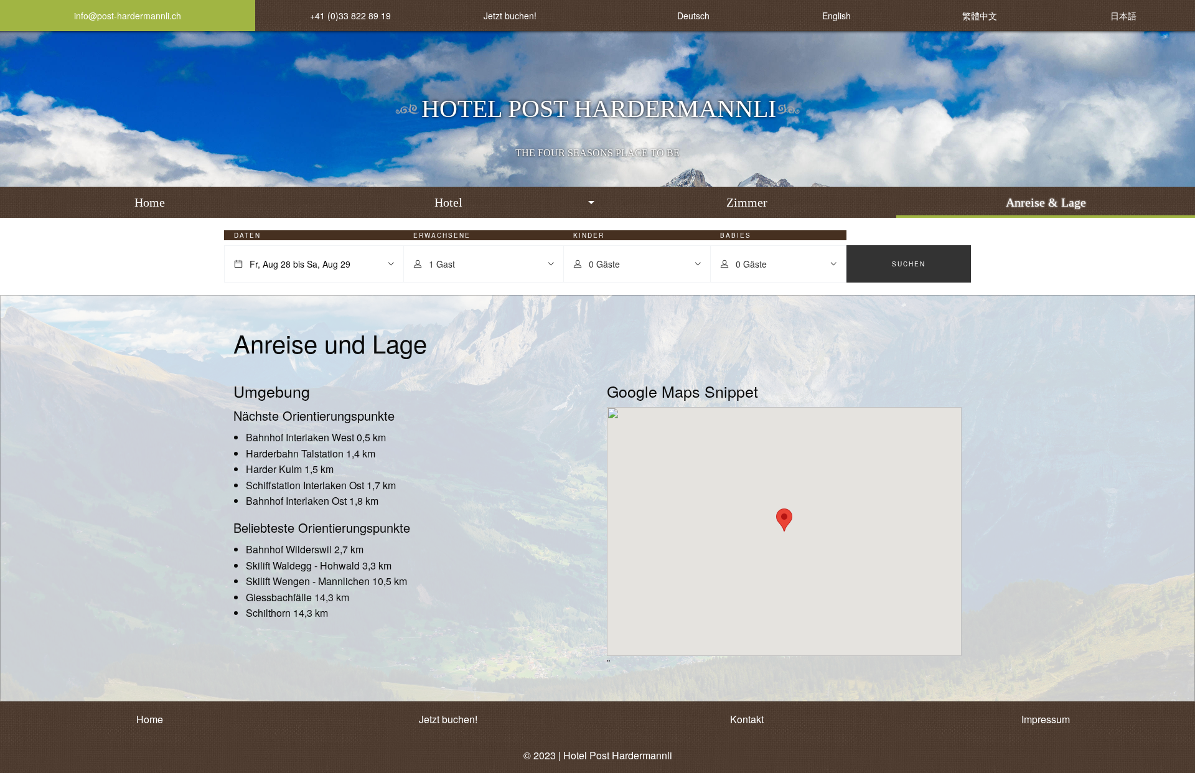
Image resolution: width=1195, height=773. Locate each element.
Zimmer (746, 202)
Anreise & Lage (1046, 202)
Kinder (588, 235)
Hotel (448, 202)
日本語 (1123, 15)
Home (149, 202)
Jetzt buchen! (510, 15)
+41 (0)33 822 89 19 (350, 15)
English (836, 15)
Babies (735, 235)
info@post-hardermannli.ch (127, 15)
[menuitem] (149, 202)
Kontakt (747, 719)
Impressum (1045, 719)
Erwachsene (442, 235)
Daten (247, 235)
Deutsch (693, 15)
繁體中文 (979, 15)
